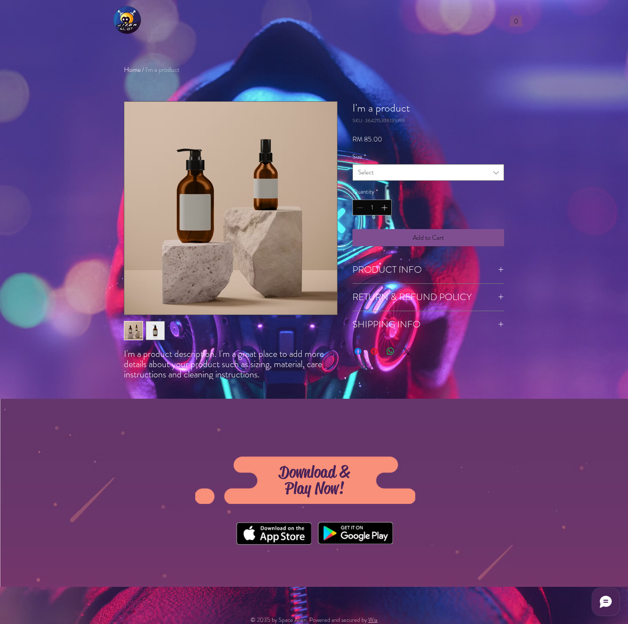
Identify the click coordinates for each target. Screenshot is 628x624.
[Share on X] (407, 351)
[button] (516, 18)
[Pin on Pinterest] (374, 351)
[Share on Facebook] (358, 351)
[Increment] (385, 207)
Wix (373, 619)
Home (132, 69)
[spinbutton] (372, 207)
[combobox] (428, 172)
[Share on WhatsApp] (390, 351)
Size (359, 157)
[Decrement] (359, 207)
